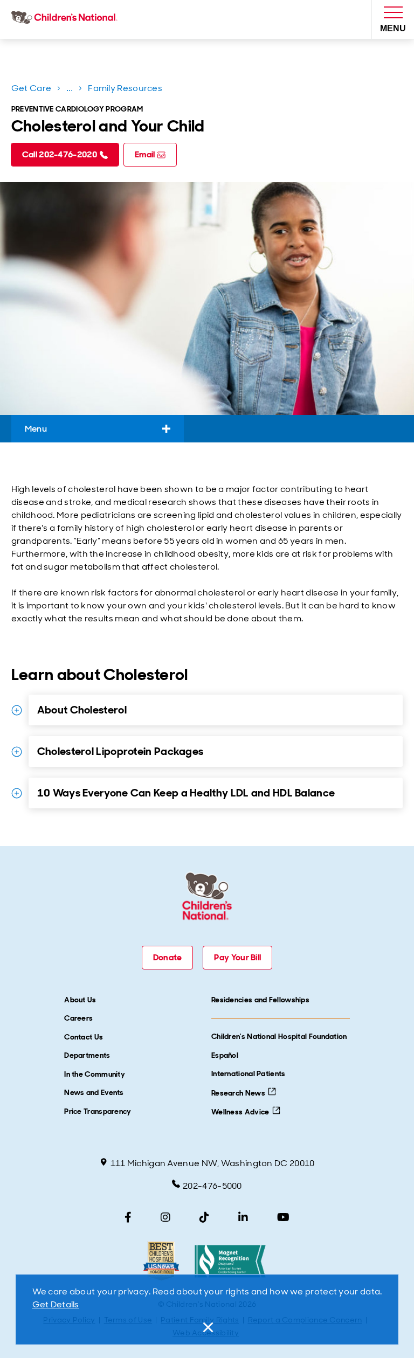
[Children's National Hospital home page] (66, 19)
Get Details (55, 1304)
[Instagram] (165, 1217)
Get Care (31, 88)
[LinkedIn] (243, 1217)
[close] (207, 1327)
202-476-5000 (212, 1185)
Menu (36, 428)
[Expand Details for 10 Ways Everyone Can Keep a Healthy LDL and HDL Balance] (16, 793)
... (70, 90)
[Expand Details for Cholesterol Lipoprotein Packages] (16, 751)
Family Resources (125, 88)
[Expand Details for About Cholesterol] (16, 710)
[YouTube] (283, 1217)
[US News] (160, 1261)
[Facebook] (128, 1217)
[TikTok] (204, 1217)
